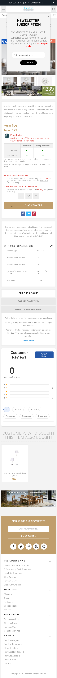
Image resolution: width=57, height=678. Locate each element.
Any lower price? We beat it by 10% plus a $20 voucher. (29, 139)
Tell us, (40, 190)
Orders (7, 598)
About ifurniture (11, 648)
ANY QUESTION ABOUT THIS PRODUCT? (20, 187)
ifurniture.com (10, 660)
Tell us (45, 179)
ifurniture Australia (12, 656)
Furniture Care (10, 627)
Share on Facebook (23, 214)
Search (54, 15)
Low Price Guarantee (13, 573)
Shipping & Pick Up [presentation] (28, 293)
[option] (11, 81)
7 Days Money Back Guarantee (17, 569)
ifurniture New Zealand (14, 652)
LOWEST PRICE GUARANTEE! (16, 175)
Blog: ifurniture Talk (12, 585)
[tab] (28, 293)
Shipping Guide (10, 623)
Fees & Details (28, 340)
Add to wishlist (21, 196)
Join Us (7, 663)
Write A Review (44, 355)
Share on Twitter (28, 214)
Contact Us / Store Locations (16, 565)
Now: (7, 130)
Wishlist (7, 610)
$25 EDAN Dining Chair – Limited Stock (25, 3)
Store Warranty (10, 577)
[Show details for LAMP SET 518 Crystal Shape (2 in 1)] (15, 458)
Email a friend (36, 196)
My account (9, 594)
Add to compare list (28, 196)
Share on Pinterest (34, 214)
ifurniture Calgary (11, 640)
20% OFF (51, 41)
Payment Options (11, 619)
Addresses (9, 602)
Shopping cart (10, 606)
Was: (7, 126)
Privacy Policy (10, 581)
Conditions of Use (12, 631)
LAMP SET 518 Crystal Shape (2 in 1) (14, 474)
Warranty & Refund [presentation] (28, 301)
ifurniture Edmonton (13, 644)
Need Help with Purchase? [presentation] (28, 309)
